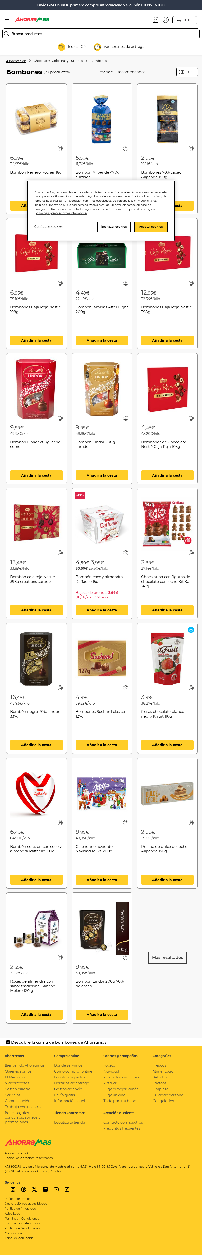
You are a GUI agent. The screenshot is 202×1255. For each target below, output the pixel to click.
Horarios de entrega (71, 1083)
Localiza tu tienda (69, 1122)
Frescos (159, 1065)
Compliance (13, 1233)
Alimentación (16, 61)
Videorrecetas (17, 1083)
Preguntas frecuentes (121, 1128)
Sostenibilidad (18, 1089)
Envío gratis (64, 1095)
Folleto (109, 1065)
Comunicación (17, 1100)
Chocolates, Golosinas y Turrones (58, 61)
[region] (101, 210)
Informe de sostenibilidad (23, 1223)
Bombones (98, 61)
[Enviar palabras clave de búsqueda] (6, 33)
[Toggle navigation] (6, 20)
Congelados (163, 1100)
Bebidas (160, 1077)
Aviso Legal (13, 1213)
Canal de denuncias (19, 1238)
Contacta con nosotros (123, 1122)
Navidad (111, 1071)
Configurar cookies (48, 226)
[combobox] (101, 33)
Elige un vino (114, 1095)
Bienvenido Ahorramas (25, 1065)
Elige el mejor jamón (121, 1089)
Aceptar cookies (151, 226)
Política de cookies (18, 1199)
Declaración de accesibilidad (26, 1203)
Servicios (13, 1095)
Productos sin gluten (121, 1077)
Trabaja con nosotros (24, 1106)
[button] (166, 19)
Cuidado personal (169, 1095)
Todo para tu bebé (119, 1100)
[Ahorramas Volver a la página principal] (32, 19)
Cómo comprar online (73, 1071)
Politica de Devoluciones (22, 1228)
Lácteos (160, 1083)
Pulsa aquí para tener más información (61, 213)
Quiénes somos (18, 1071)
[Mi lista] (60, 148)
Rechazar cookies (114, 226)
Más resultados (167, 957)
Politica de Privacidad (20, 1208)
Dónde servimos (68, 1065)
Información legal (69, 1100)
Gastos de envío (68, 1089)
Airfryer (110, 1083)
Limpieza (161, 1089)
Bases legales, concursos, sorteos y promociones (23, 1117)
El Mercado (15, 1077)
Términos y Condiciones (22, 1218)
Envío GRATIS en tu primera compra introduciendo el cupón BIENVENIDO (101, 5)
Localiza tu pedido (70, 1077)
